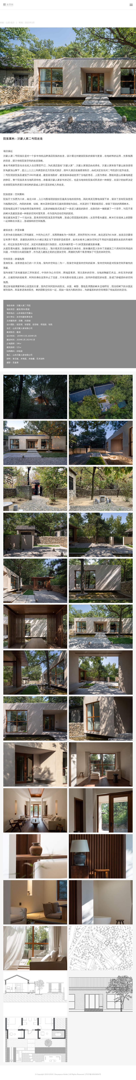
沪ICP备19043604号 (93, 1074)
